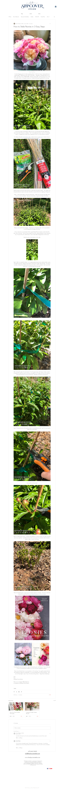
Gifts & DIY (37, 16)
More (48, 16)
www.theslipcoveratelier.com (32, 757)
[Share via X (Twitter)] (16, 691)
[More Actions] (50, 733)
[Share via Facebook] (14, 691)
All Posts (10, 16)
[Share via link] (21, 691)
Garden (32, 16)
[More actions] (50, 23)
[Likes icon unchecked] (16, 737)
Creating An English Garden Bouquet (31, 713)
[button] (55, 6)
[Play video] (32, 249)
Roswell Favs (43, 16)
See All (55, 700)
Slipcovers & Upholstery (25, 16)
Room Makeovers (16, 16)
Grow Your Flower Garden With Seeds (15, 713)
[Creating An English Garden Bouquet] (32, 706)
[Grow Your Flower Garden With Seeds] (16, 706)
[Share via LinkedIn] (18, 691)
